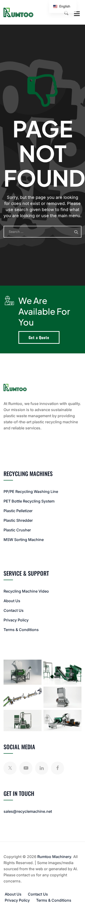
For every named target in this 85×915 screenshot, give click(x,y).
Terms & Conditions (21, 629)
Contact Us (14, 610)
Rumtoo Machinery (54, 856)
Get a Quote (39, 337)
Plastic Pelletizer (18, 510)
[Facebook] (57, 768)
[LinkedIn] (41, 768)
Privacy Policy (16, 620)
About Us (12, 600)
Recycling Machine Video (26, 591)
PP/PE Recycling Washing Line (31, 491)
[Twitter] (10, 768)
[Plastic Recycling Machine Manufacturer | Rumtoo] (18, 12)
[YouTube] (25, 768)
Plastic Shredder (18, 520)
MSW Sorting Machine (24, 539)
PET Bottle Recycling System (29, 501)
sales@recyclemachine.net (28, 811)
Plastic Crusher (17, 530)
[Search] (66, 13)
